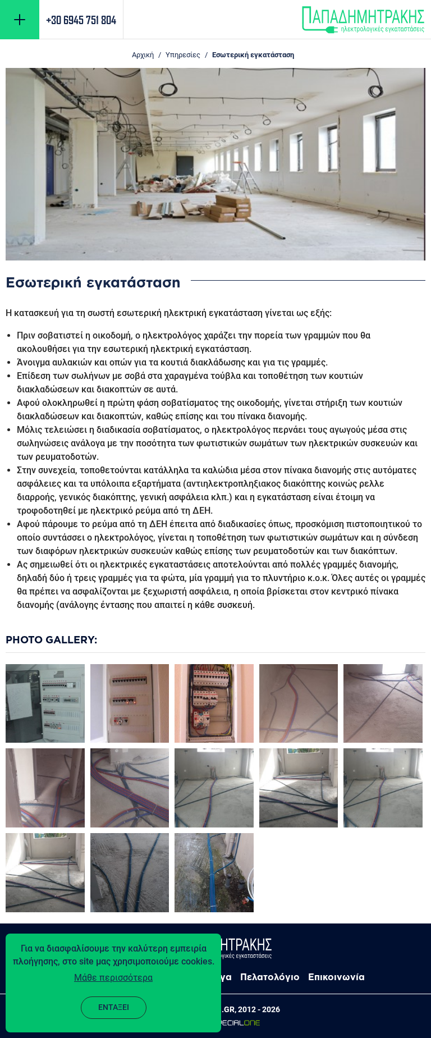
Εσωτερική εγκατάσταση (253, 54)
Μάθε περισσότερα (113, 977)
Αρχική (143, 54)
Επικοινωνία (336, 976)
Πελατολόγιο (270, 976)
